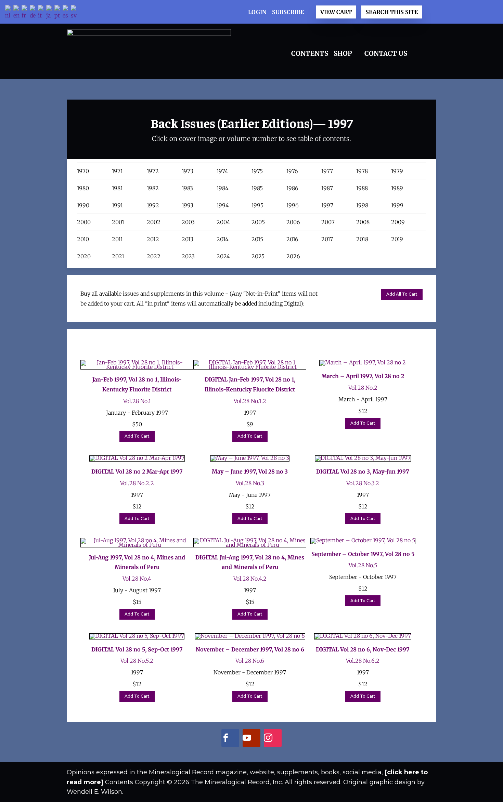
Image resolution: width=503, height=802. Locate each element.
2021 (118, 256)
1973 (187, 171)
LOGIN (257, 12)
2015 (257, 239)
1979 (397, 171)
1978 (362, 171)
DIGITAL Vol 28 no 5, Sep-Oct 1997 (137, 649)
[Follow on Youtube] (247, 739)
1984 (223, 188)
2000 (84, 222)
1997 (327, 205)
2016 (292, 239)
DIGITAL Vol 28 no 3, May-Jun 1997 (362, 471)
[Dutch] (9, 13)
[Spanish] (67, 13)
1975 (257, 171)
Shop (343, 53)
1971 (117, 171)
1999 (397, 205)
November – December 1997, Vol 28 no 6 (250, 649)
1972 (153, 171)
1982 (153, 188)
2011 (117, 239)
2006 (293, 222)
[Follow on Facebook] (225, 739)
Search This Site (391, 12)
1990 (83, 205)
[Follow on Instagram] (268, 739)
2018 (362, 239)
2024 (223, 256)
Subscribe (288, 12)
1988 (362, 188)
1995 (257, 205)
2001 (118, 222)
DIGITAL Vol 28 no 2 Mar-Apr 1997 (137, 471)
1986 (292, 188)
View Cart (336, 12)
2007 (328, 222)
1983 (187, 188)
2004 (223, 222)
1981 (117, 188)
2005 (258, 222)
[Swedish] (75, 13)
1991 (117, 205)
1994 (223, 205)
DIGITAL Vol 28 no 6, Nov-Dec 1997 (363, 649)
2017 (327, 239)
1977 (327, 171)
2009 (398, 222)
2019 (397, 239)
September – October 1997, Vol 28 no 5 (362, 554)
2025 (258, 256)
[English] (17, 13)
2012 (153, 239)
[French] (26, 13)
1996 (292, 205)
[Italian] (42, 13)
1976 (292, 171)
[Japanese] (50, 13)
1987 (327, 188)
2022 (153, 256)
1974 (222, 171)
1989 (397, 188)
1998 (362, 205)
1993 (187, 205)
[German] (34, 13)
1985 (257, 188)
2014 (223, 239)
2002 (153, 222)
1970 (83, 171)
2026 (293, 256)
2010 (83, 239)
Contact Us (385, 53)
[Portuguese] (58, 13)
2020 (84, 256)
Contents (309, 53)
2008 (363, 222)
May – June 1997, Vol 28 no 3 (250, 471)
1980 (83, 188)
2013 (187, 239)
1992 (153, 205)
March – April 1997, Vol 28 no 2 (362, 376)
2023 (188, 256)
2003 (188, 222)
